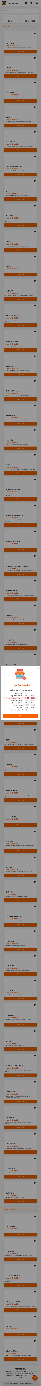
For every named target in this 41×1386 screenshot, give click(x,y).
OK (20, 716)
